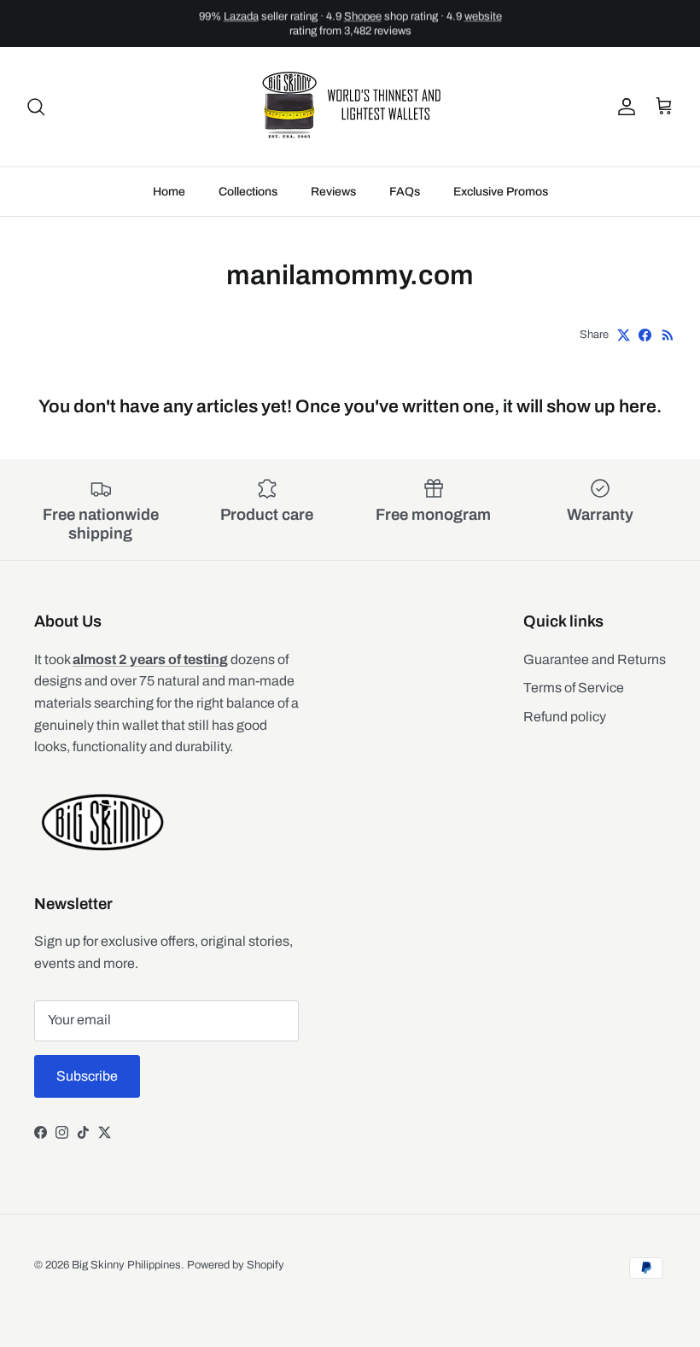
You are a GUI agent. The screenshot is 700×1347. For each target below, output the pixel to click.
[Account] (623, 106)
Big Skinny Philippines (126, 1265)
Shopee (363, 16)
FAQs (404, 191)
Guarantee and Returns (594, 659)
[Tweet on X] (623, 335)
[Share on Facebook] (645, 335)
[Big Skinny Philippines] (350, 106)
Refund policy (564, 716)
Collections (248, 191)
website (483, 16)
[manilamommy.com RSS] (668, 335)
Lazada (241, 16)
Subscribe (87, 1076)
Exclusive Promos (500, 191)
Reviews (333, 191)
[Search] (36, 106)
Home (169, 191)
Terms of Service (573, 687)
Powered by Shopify (235, 1265)
